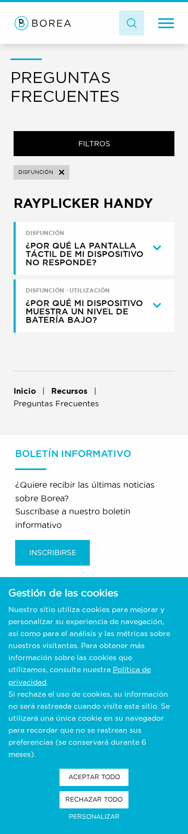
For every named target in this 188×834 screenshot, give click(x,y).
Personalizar (94, 816)
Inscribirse (52, 552)
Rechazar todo (94, 799)
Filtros (94, 143)
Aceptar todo (94, 776)
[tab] (95, 248)
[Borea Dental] (43, 22)
